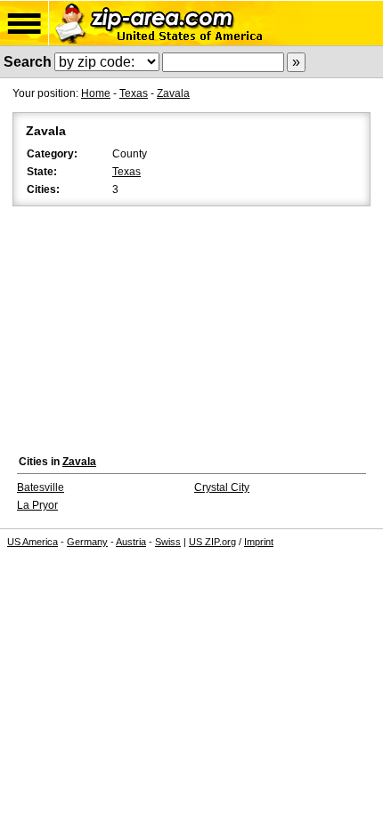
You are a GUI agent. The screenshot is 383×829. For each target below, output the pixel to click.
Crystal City (221, 487)
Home (95, 93)
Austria (131, 541)
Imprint (258, 541)
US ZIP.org (212, 541)
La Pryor (37, 505)
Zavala (173, 93)
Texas (133, 93)
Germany (87, 541)
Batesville (40, 487)
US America (32, 541)
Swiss (168, 541)
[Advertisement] (191, 326)
